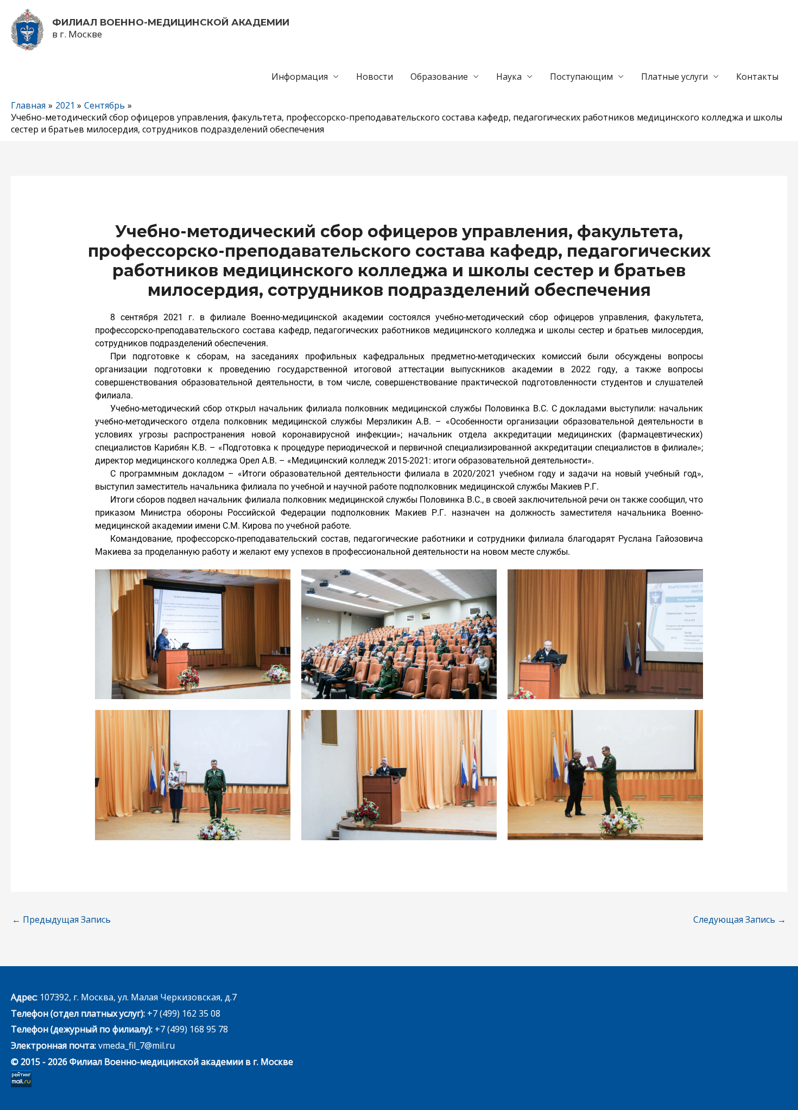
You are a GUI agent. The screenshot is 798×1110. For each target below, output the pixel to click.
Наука (509, 77)
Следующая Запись (739, 919)
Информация (299, 77)
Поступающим (581, 77)
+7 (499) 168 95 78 (191, 1029)
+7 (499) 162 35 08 (182, 1013)
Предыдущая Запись (61, 919)
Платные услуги (674, 77)
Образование (439, 77)
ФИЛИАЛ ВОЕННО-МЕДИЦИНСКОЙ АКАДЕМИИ (170, 22)
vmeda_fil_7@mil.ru (136, 1045)
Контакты (757, 77)
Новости (374, 77)
